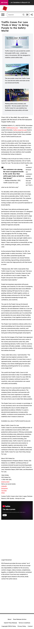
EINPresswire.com (12, 128)
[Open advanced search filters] (27, 14)
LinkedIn (4, 486)
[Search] (23, 14)
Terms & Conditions (24, 623)
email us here (5, 482)
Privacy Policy (22, 626)
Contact (30, 626)
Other (3, 493)
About (9, 619)
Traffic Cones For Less (20, 130)
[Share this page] (32, 14)
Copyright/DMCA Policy (9, 626)
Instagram (4, 488)
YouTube (4, 490)
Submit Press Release (10, 623)
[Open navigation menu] (2, 14)
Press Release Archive (19, 619)
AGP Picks (4, 2)
